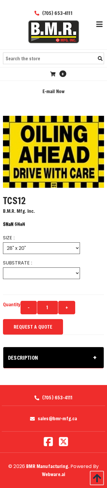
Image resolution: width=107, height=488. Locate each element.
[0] (53, 74)
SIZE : (9, 237)
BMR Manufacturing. (47, 466)
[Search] (100, 58)
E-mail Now (54, 91)
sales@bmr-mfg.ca (57, 418)
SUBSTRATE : (17, 262)
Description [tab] (23, 357)
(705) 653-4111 (56, 13)
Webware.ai (53, 474)
